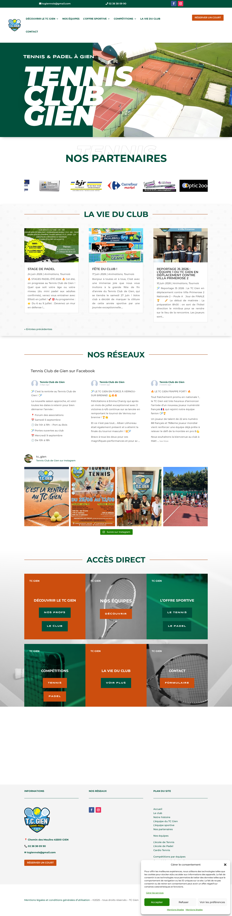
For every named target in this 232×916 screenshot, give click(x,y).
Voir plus (116, 683)
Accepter (157, 902)
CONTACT (32, 31)
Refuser (184, 902)
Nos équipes (160, 835)
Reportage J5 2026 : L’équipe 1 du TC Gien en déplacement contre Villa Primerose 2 (177, 273)
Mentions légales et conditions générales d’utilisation (57, 900)
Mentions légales (175, 909)
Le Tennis (177, 612)
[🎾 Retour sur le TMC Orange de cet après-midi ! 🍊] (139, 496)
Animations (51, 274)
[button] (225, 864)
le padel (177, 626)
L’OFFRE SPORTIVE (95, 18)
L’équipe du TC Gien (165, 821)
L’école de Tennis (163, 842)
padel (55, 696)
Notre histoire (161, 817)
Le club (55, 626)
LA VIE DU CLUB (150, 18)
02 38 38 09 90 (117, 3)
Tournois (65, 274)
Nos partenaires (163, 829)
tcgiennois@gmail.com (56, 3)
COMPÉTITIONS (123, 18)
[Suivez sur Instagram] (180, 3)
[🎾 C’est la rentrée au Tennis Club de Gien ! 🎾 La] (46, 496)
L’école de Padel (163, 846)
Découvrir (116, 614)
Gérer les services (155, 893)
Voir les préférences (212, 902)
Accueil (157, 809)
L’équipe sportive (163, 825)
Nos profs (55, 612)
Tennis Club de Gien (52, 382)
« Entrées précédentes (38, 329)
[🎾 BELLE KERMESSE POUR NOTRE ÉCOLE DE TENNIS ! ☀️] (185, 496)
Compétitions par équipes (169, 856)
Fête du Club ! (104, 269)
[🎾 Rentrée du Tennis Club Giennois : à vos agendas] (93, 496)
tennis (55, 683)
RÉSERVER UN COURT (208, 17)
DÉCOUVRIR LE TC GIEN (40, 18)
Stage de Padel (41, 269)
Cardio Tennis (161, 850)
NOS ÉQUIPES (70, 18)
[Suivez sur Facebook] (173, 3)
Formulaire (177, 683)
